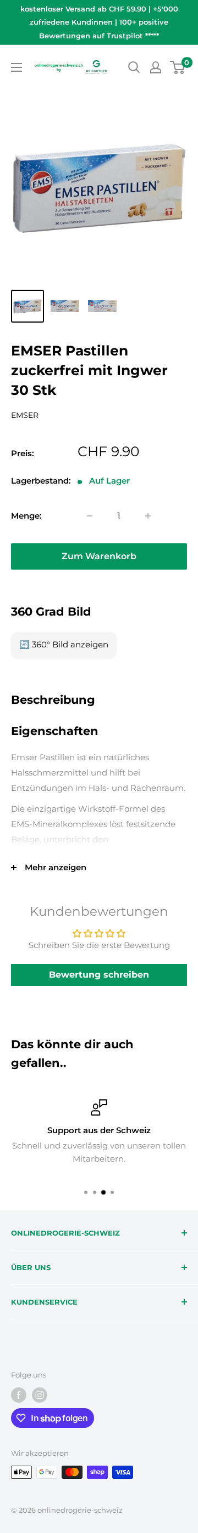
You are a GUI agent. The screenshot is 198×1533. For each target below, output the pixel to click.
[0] (178, 67)
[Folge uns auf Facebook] (18, 1395)
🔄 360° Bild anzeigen (63, 644)
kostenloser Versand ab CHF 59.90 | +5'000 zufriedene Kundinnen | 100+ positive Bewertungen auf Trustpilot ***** (99, 22)
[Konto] (155, 67)
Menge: (26, 515)
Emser (24, 415)
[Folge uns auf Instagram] (39, 1395)
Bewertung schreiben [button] (99, 974)
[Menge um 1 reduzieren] (89, 515)
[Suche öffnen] (134, 67)
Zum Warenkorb (99, 556)
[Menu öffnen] (16, 67)
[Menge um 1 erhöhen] (148, 515)
